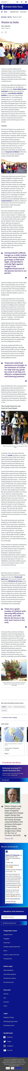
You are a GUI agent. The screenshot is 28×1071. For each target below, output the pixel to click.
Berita (5, 951)
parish (10, 455)
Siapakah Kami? (14, 12)
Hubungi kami (5, 780)
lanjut (6, 753)
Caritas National (6, 201)
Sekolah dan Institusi (10, 978)
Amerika (4, 707)
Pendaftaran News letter (9, 923)
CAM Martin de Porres (15, 581)
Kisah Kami (23, 12)
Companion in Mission (12, 152)
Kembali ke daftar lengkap (9, 717)
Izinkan (7, 1068)
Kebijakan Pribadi (9, 1017)
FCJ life (9, 707)
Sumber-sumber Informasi (11, 955)
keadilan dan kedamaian (19, 707)
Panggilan (6, 939)
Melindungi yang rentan (11, 1021)
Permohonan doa (9, 982)
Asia (5, 998)
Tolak (12, 1068)
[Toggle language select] (26, 2)
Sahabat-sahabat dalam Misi (12, 947)
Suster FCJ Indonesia (13, 855)
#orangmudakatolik (14, 898)
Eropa (5, 1006)
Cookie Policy (18, 1068)
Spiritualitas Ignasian (10, 974)
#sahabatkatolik (10, 901)
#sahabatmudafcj (11, 903)
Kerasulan (4, 710)
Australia (6, 1002)
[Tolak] (26, 1064)
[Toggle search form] (21, 2)
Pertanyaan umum (9, 1025)
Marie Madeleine (8, 970)
